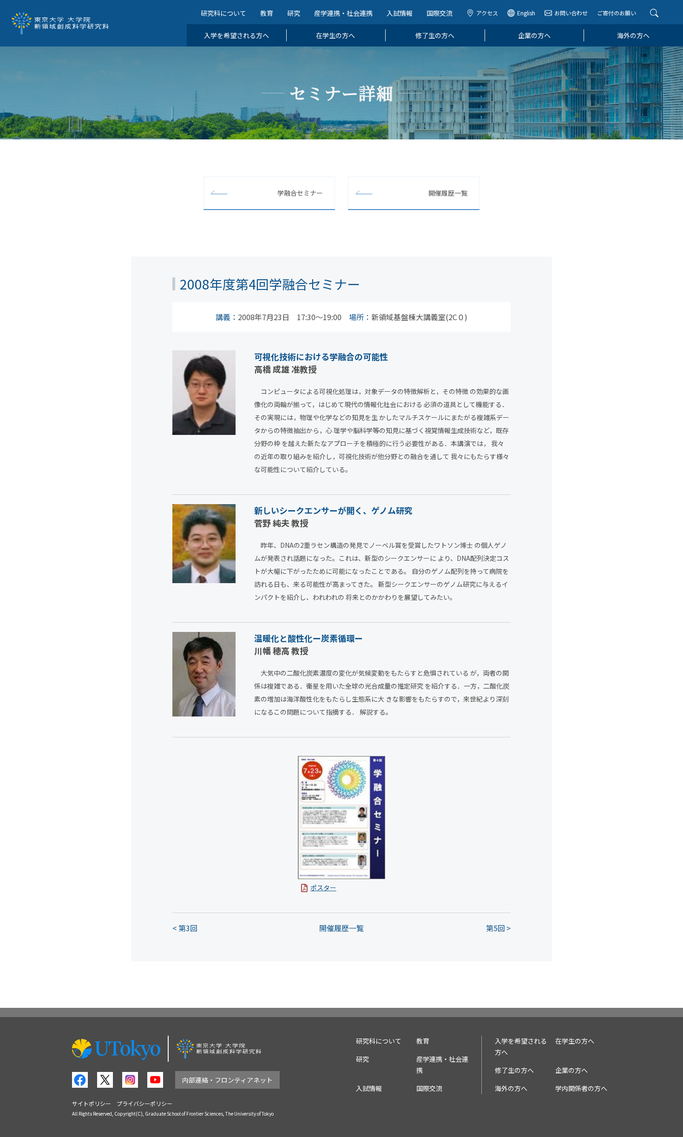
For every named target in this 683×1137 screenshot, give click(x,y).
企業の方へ (534, 35)
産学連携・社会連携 (343, 13)
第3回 (187, 927)
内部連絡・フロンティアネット (227, 1079)
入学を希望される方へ (236, 35)
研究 (293, 13)
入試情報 (400, 13)
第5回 (495, 927)
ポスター (323, 887)
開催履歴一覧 (447, 192)
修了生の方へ (434, 35)
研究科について (223, 13)
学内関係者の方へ (581, 1088)
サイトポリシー (91, 1103)
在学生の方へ (335, 35)
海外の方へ (633, 35)
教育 (266, 13)
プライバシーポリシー (144, 1103)
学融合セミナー (300, 192)
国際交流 (440, 13)
